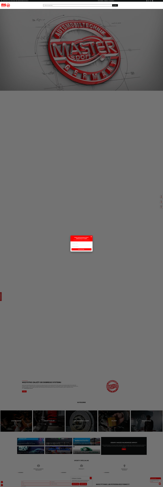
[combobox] (77, 5)
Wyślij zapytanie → (81, 249)
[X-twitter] (151, 1)
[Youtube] (152, 1)
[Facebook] (147, 1)
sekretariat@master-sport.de (23, 0)
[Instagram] (149, 1)
